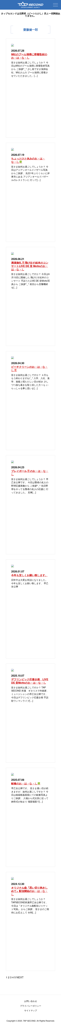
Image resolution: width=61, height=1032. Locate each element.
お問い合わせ (30, 1001)
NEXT (20, 977)
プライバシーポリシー (30, 1005)
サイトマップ (30, 1010)
